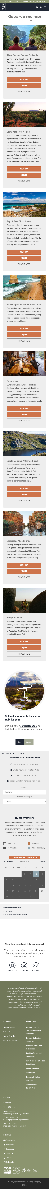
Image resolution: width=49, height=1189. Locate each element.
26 (7, 896)
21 (19, 891)
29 (24, 896)
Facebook (10, 1145)
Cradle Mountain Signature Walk (25, 764)
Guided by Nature (10, 1040)
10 (36, 880)
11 (42, 880)
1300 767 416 (9, 911)
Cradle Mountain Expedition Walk (26, 775)
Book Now (24, 79)
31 (36, 896)
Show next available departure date (24, 857)
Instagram (10, 1149)
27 (13, 896)
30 (30, 896)
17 (36, 885)
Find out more (24, 92)
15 (24, 885)
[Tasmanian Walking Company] (5, 6)
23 (30, 891)
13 (13, 885)
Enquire (24, 85)
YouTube (9, 1153)
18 (42, 885)
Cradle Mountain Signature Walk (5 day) (25, 781)
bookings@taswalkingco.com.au (16, 1120)
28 (19, 896)
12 (7, 885)
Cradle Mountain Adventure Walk (26, 770)
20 (13, 891)
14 (19, 885)
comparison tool (28, 726)
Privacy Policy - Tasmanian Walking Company (33, 1030)
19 (7, 891)
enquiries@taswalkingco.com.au (16, 914)
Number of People (24, 797)
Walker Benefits (32, 1068)
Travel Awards (9, 1036)
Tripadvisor (10, 1140)
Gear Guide (30, 1073)
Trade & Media (9, 1027)
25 (42, 891)
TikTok (9, 1158)
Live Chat (7, 1103)
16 (30, 885)
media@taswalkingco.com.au (14, 1126)
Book (19, 742)
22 (24, 891)
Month (24, 787)
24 (36, 891)
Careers (6, 1032)
